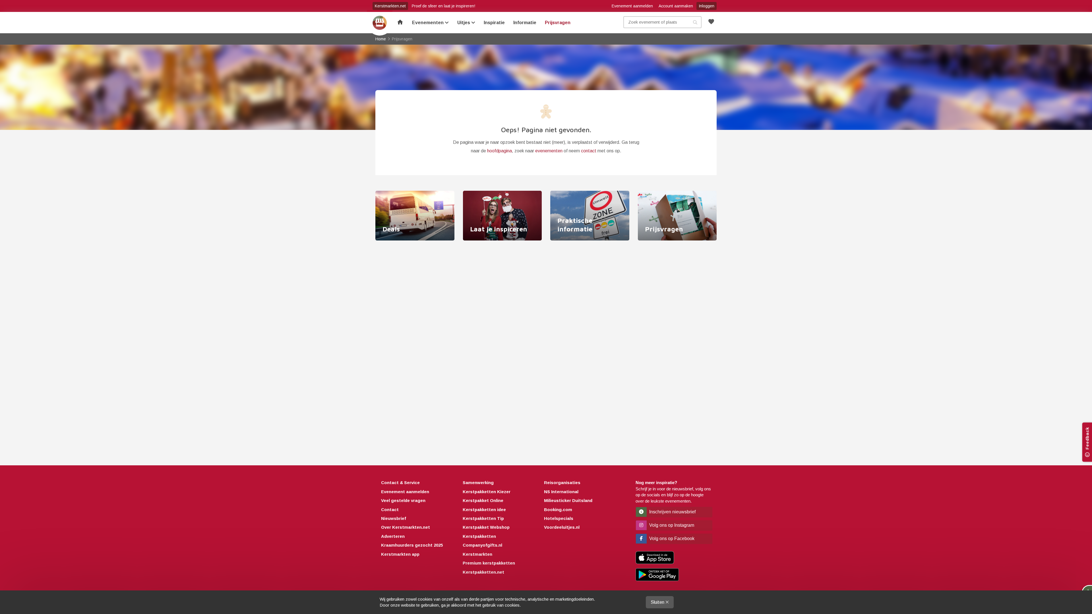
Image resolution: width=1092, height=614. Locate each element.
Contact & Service (400, 482)
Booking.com (558, 509)
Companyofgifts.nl (482, 545)
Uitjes (464, 22)
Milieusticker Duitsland (568, 500)
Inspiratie (494, 22)
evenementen (548, 150)
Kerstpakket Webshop (486, 527)
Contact (390, 509)
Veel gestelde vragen (403, 500)
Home (379, 23)
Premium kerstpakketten (489, 563)
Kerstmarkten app (400, 554)
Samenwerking (478, 482)
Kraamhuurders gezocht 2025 (412, 545)
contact (588, 150)
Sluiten (658, 602)
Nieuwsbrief (393, 518)
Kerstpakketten (479, 536)
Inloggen (706, 6)
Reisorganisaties (562, 482)
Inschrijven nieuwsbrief (672, 511)
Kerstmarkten (477, 554)
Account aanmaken (676, 6)
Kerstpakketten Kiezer (486, 491)
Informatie (524, 22)
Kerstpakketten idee (484, 509)
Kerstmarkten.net (390, 6)
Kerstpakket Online (483, 500)
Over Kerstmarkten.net (405, 527)
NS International (561, 491)
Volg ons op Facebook (671, 538)
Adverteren (393, 536)
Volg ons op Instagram (671, 525)
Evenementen (428, 22)
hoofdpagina (499, 150)
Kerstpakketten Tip (483, 518)
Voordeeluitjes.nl (562, 527)
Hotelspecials (558, 518)
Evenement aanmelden (632, 6)
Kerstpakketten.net (483, 572)
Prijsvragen (557, 22)
